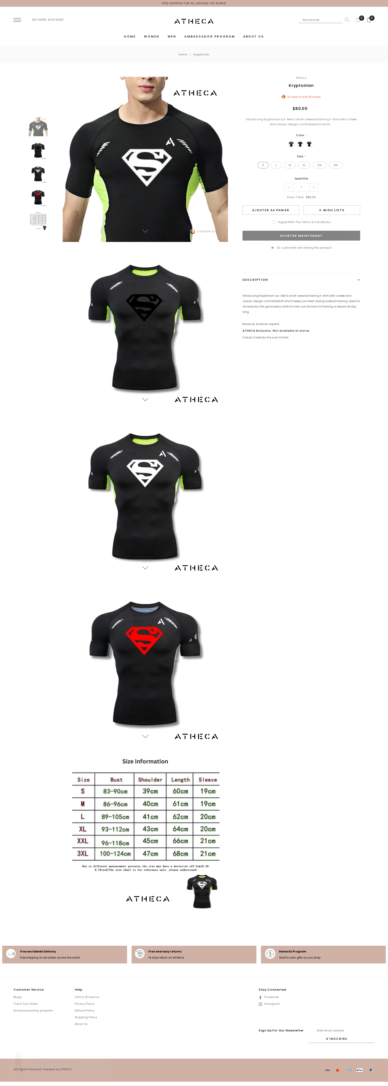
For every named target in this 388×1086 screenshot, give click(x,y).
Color (301, 135)
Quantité (301, 178)
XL (304, 165)
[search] (346, 19)
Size (301, 156)
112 (278, 248)
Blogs (17, 997)
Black (300, 144)
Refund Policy (85, 1010)
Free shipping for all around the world (194, 3)
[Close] (105, 1056)
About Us (81, 1024)
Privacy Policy (85, 1004)
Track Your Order (25, 1004)
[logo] (194, 21)
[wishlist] (358, 19)
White (291, 144)
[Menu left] (17, 20)
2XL (319, 165)
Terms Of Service (87, 997)
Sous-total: (295, 197)
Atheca (301, 78)
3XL (336, 165)
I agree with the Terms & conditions (304, 222)
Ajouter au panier (270, 210)
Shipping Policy (86, 1017)
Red (309, 144)
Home (183, 54)
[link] (38, 126)
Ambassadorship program (33, 1010)
